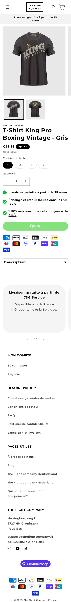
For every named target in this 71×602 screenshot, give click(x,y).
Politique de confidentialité (28, 424)
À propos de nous (21, 456)
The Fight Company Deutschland (32, 474)
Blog (11, 465)
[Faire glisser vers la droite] (44, 339)
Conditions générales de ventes (31, 398)
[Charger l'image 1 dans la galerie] (14, 109)
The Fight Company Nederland (31, 482)
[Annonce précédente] (7, 19)
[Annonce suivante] (64, 19)
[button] (7, 7)
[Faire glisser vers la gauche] (27, 339)
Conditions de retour (23, 406)
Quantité (9, 173)
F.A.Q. (12, 415)
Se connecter (17, 365)
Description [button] (15, 262)
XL (46, 166)
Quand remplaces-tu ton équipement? (26, 493)
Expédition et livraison (24, 432)
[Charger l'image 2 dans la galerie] (35, 109)
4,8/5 (12, 215)
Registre (14, 374)
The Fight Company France (40, 600)
